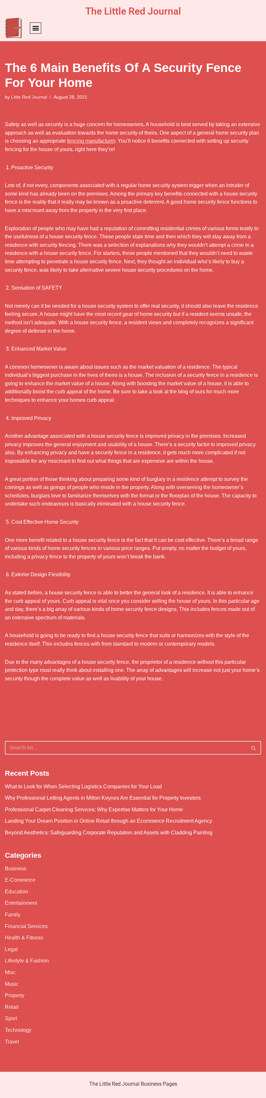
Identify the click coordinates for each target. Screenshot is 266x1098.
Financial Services (26, 926)
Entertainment (21, 903)
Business (15, 868)
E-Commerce (20, 880)
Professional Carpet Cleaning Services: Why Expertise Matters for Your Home (94, 809)
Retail (11, 1007)
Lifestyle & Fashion (27, 960)
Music (11, 984)
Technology (18, 1030)
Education (16, 891)
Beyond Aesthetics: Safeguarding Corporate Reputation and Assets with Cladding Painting (108, 832)
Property (14, 995)
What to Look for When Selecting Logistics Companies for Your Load (83, 786)
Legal (11, 949)
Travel (12, 1041)
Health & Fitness (24, 937)
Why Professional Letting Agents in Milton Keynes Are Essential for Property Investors (103, 798)
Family (12, 914)
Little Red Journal (29, 97)
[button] (35, 28)
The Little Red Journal (133, 11)
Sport (11, 1018)
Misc (10, 972)
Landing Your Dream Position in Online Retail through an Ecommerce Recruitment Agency (108, 821)
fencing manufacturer (91, 141)
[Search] (254, 748)
